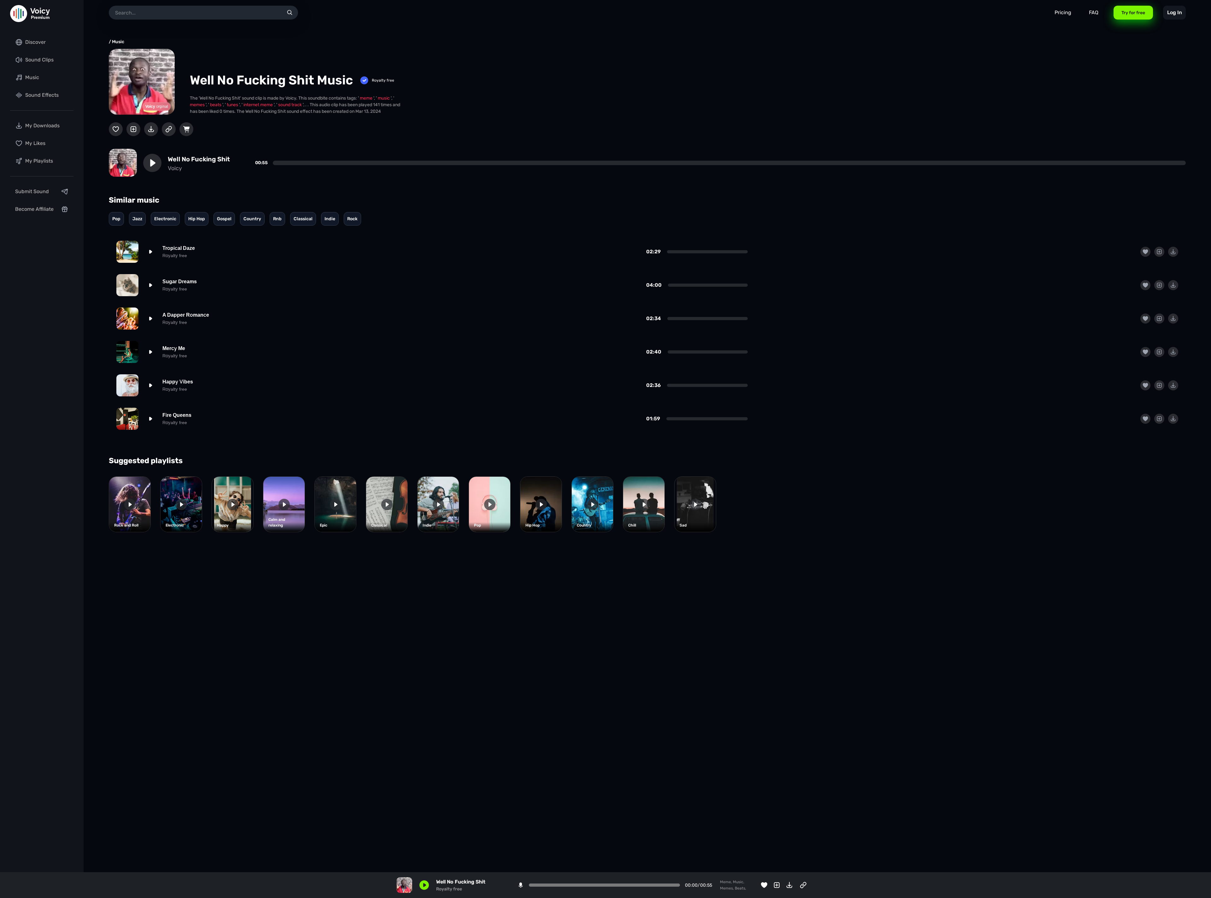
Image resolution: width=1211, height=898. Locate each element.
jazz (137, 219)
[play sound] (152, 163)
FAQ (1093, 12)
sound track (290, 104)
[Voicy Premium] (18, 13)
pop (116, 219)
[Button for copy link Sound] (169, 129)
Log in (1174, 12)
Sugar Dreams (179, 281)
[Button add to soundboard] (133, 129)
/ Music (116, 41)
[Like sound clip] (116, 129)
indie (330, 219)
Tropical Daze (178, 248)
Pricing (1063, 12)
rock (352, 219)
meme (366, 98)
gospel (224, 219)
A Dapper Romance (185, 315)
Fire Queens (176, 415)
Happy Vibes (177, 381)
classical (303, 219)
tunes (233, 104)
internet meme (258, 104)
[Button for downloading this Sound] (151, 129)
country (252, 219)
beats (216, 104)
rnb (277, 219)
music (384, 98)
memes (198, 104)
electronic (165, 219)
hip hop (196, 219)
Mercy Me (173, 348)
